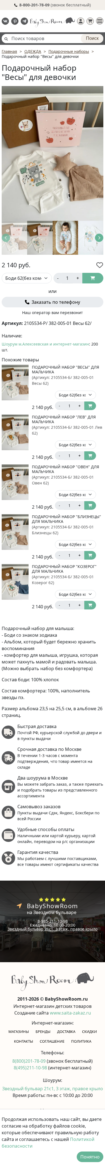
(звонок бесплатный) (55, 5)
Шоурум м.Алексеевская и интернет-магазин (45, 344)
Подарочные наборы (68, 51)
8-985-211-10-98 (53, 921)
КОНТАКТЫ (23, 1041)
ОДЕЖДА (32, 51)
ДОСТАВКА (66, 1031)
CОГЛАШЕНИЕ (52, 1041)
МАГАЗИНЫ (18, 1031)
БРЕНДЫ (43, 1031)
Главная (9, 51)
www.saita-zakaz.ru (70, 1013)
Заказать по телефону (55, 302)
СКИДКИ (89, 1031)
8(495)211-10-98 (31, 1068)
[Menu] (99, 21)
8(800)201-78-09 (29, 1061)
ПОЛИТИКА (81, 1041)
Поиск (92, 38)
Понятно (90, 1157)
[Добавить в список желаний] (99, 265)
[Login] (80, 21)
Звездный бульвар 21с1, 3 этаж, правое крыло (52, 929)
